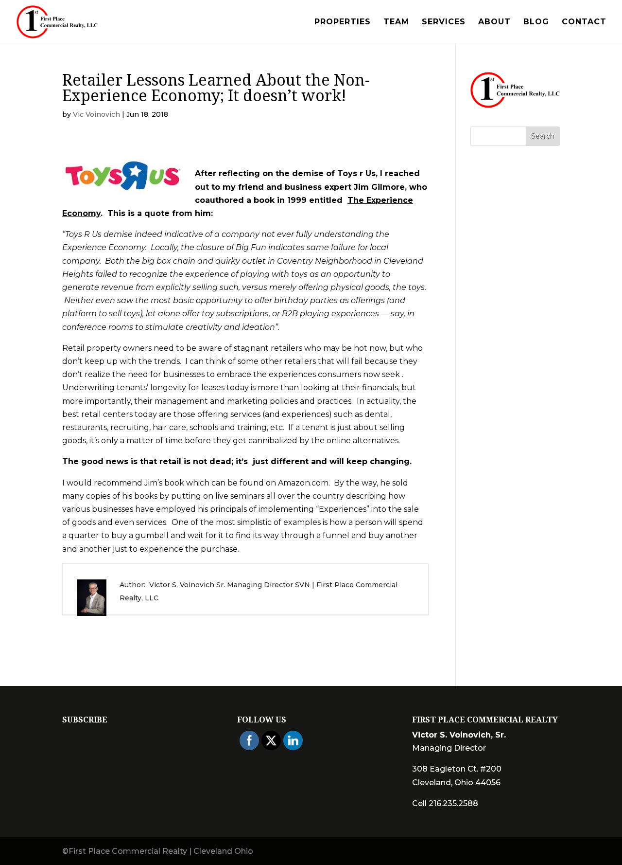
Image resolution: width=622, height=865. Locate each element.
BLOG (536, 22)
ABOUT (494, 22)
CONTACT (584, 22)
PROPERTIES (342, 22)
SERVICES (444, 22)
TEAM (396, 22)
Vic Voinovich (96, 114)
